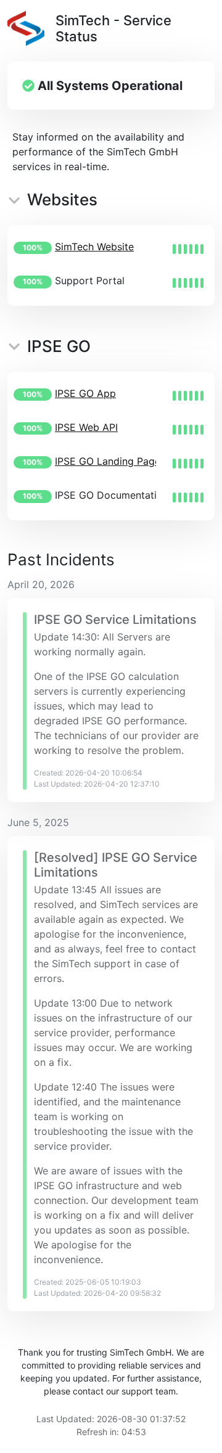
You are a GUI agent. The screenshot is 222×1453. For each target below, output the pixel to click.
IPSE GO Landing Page (107, 461)
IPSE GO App (85, 393)
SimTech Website (94, 246)
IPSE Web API (86, 427)
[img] (188, 249)
